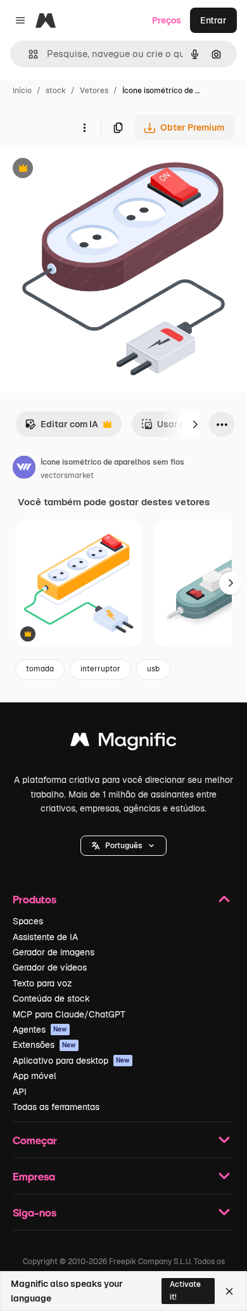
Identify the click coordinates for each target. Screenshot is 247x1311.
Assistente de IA (45, 937)
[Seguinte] (195, 424)
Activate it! (185, 1290)
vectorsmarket (67, 475)
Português (123, 846)
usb (153, 669)
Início (22, 91)
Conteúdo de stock (51, 998)
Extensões (44, 1044)
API (20, 1091)
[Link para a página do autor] (24, 469)
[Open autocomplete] (28, 54)
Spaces (28, 921)
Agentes (40, 1029)
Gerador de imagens (53, 952)
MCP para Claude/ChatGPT (69, 1014)
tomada (40, 669)
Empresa (34, 1176)
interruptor (100, 669)
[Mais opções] (84, 127)
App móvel (34, 1076)
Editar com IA (61, 427)
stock (56, 91)
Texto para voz (42, 983)
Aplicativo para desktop (71, 1060)
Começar (35, 1140)
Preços (166, 20)
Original (81, 170)
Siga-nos (34, 1212)
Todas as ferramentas (56, 1107)
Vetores (94, 91)
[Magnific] (123, 742)
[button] (123, 846)
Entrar (213, 20)
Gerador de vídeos (50, 967)
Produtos (34, 899)
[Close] (229, 1291)
